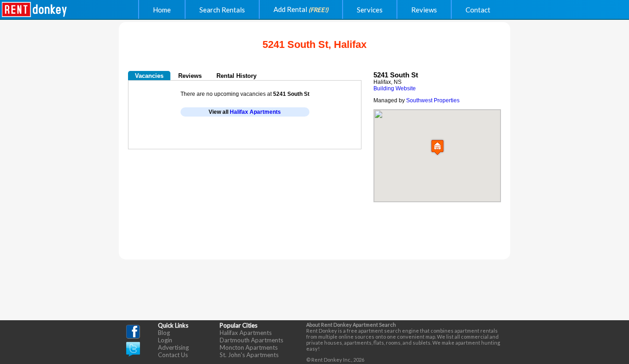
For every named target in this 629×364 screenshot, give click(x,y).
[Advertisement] (236, 135)
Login (165, 340)
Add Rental (301, 9)
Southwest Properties (433, 100)
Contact (478, 10)
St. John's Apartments (249, 354)
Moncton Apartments (249, 347)
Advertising (173, 347)
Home (162, 10)
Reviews (424, 10)
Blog (164, 332)
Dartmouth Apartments (251, 340)
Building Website (394, 88)
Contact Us (173, 354)
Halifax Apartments (255, 112)
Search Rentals (222, 10)
